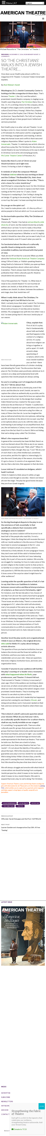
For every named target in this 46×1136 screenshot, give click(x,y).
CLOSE (42, 1106)
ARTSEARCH (6, 1106)
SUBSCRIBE (5, 1097)
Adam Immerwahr (9, 803)
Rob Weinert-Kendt (31, 54)
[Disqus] (23, 868)
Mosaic (34, 700)
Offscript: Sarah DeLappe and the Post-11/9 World (21, 817)
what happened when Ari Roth (18, 674)
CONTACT (5, 1114)
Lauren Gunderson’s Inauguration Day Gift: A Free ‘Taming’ (20, 827)
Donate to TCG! (20, 1129)
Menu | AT (11, 3)
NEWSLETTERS (7, 1101)
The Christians (8, 806)
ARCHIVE (4, 1110)
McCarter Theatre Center (11, 155)
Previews (5, 54)
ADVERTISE (5, 1093)
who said (5, 643)
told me (13, 174)
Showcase (35, 803)
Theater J (12, 96)
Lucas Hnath (23, 803)
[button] (4, 2)
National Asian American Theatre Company (26, 258)
